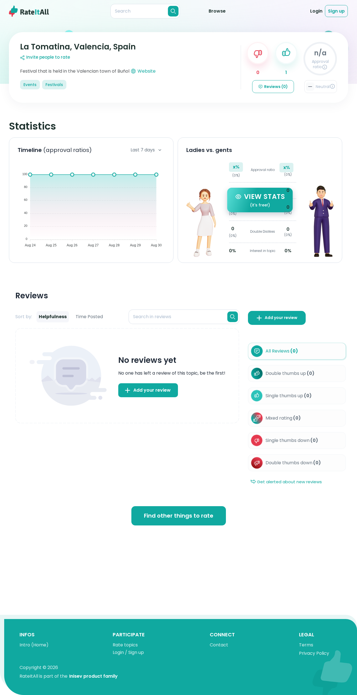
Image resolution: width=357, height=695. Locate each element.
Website (147, 71)
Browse (217, 11)
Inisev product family (93, 676)
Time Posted (89, 316)
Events (30, 84)
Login (316, 11)
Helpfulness (53, 316)
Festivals (54, 84)
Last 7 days (143, 150)
